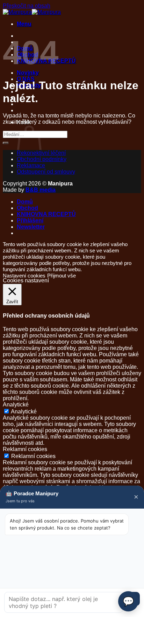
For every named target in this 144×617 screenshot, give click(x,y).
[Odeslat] (5, 143)
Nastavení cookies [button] (24, 276)
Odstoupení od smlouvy (46, 172)
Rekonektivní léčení (41, 153)
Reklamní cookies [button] (25, 449)
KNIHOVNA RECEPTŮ (46, 214)
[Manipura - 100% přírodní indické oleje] (32, 12)
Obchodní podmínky (41, 159)
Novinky (28, 73)
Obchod (27, 208)
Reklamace (31, 165)
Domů (25, 202)
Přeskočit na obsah (26, 6)
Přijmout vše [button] (61, 276)
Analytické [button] (16, 404)
